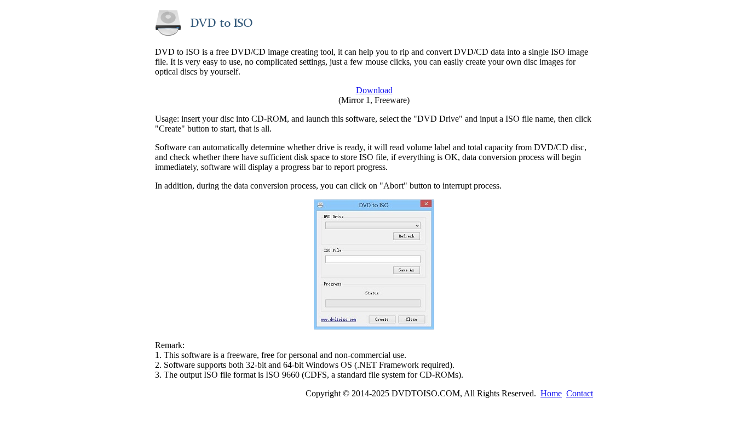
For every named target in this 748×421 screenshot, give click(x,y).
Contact (579, 393)
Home (551, 393)
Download (374, 90)
